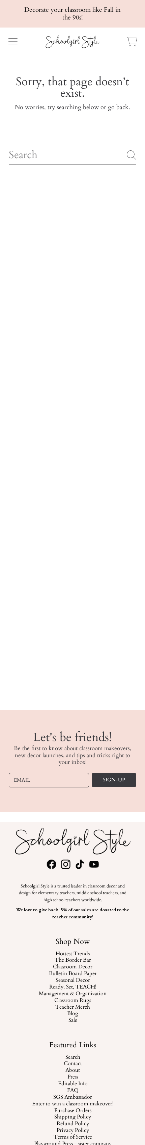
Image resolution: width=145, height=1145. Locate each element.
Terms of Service (72, 1137)
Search (72, 1057)
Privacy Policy (72, 1130)
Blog (72, 1013)
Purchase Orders (72, 1110)
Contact (72, 1063)
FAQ (72, 1090)
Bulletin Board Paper (72, 973)
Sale (72, 1020)
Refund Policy (72, 1123)
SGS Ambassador (72, 1097)
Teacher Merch (72, 1007)
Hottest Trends (73, 953)
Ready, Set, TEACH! (72, 987)
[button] (13, 42)
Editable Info (72, 1084)
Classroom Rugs (72, 1000)
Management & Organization (73, 994)
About (72, 1070)
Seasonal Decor (72, 980)
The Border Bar (72, 960)
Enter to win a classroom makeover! (72, 1104)
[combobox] (72, 155)
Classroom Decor (72, 967)
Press (72, 1077)
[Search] (131, 155)
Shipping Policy (72, 1117)
